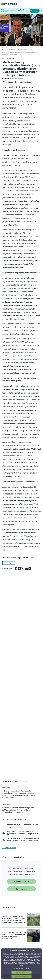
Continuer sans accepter (21, 968)
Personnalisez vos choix (21, 976)
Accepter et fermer (21, 972)
